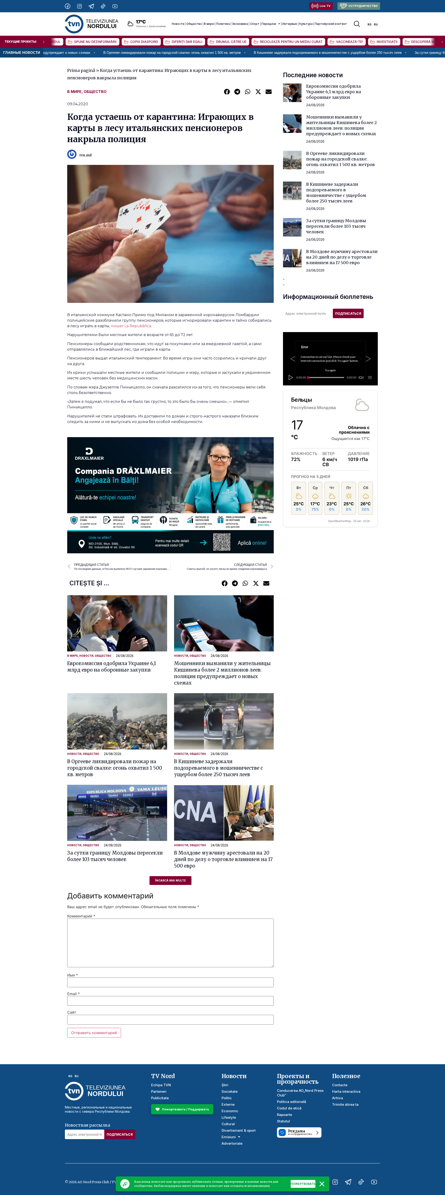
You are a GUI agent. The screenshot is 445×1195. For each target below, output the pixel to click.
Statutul (283, 1121)
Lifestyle (229, 1117)
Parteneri (158, 1091)
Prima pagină (81, 70)
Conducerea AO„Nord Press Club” (300, 1092)
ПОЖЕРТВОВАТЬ (303, 1183)
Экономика (240, 24)
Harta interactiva (346, 1091)
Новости (178, 24)
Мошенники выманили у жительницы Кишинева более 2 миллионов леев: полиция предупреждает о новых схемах (341, 125)
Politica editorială (291, 1101)
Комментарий (81, 916)
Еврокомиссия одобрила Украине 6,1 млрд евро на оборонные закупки (333, 91)
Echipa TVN (161, 1085)
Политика (223, 24)
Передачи (268, 24)
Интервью (289, 24)
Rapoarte (284, 1114)
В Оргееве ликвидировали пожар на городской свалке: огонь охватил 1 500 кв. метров (110, 52)
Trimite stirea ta (345, 1104)
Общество (194, 24)
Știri (225, 1085)
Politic (227, 1098)
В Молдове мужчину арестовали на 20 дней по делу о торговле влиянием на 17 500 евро (223, 859)
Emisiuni (229, 1137)
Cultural (228, 1124)
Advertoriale (232, 1143)
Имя (72, 975)
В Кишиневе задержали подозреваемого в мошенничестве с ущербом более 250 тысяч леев (266, 52)
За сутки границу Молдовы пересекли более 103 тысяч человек (336, 226)
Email (73, 994)
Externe (228, 1104)
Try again (330, 370)
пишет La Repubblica (131, 326)
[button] (227, 91)
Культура (306, 24)
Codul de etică (289, 1108)
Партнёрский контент (331, 24)
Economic (230, 1111)
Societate (230, 1091)
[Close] (322, 1184)
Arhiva (337, 1098)
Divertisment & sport (239, 1130)
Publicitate (160, 1098)
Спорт (254, 24)
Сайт (71, 1012)
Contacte (339, 1085)
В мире (209, 24)
